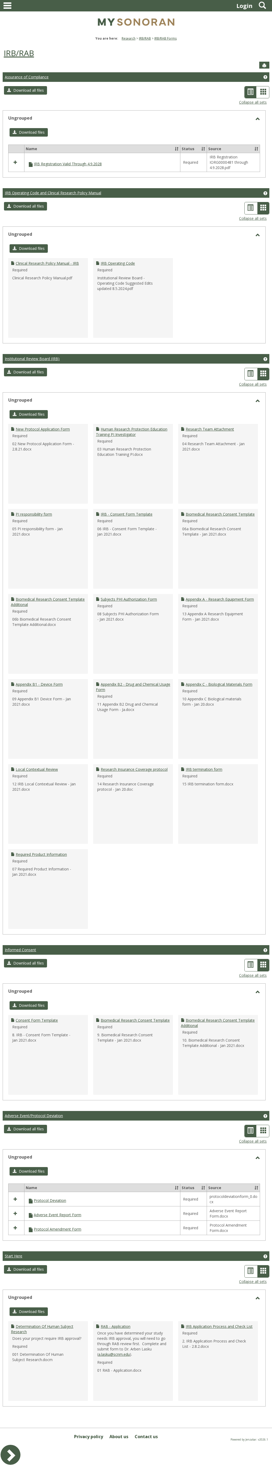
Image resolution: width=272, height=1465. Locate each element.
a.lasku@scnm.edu (114, 1354)
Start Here (13, 1255)
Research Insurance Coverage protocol (134, 769)
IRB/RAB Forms (165, 38)
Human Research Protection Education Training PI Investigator (131, 432)
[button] (25, 90)
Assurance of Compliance (27, 76)
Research (128, 38)
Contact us (146, 1436)
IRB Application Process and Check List (219, 1326)
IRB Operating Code (118, 263)
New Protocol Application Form (43, 429)
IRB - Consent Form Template (126, 514)
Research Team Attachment (210, 429)
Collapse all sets (253, 102)
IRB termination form (204, 769)
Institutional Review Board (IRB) (32, 358)
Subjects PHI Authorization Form (129, 599)
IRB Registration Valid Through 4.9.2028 (68, 163)
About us (118, 1436)
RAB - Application (115, 1326)
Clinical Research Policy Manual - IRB (47, 263)
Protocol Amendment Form (57, 1229)
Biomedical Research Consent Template (220, 514)
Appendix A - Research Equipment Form (220, 599)
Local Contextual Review (37, 769)
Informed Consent (20, 949)
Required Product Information (41, 854)
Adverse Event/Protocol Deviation (34, 1115)
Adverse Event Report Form (57, 1214)
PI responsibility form (34, 514)
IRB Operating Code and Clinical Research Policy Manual (53, 192)
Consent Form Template (37, 1020)
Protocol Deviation (50, 1200)
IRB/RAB (145, 38)
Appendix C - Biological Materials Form (219, 684)
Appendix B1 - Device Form (39, 684)
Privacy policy (88, 1436)
